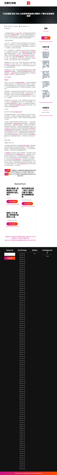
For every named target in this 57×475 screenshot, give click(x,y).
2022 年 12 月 (22, 333)
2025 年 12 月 (22, 269)
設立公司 (19, 33)
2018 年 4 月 (22, 437)
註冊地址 (27, 94)
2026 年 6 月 (22, 257)
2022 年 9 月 (22, 339)
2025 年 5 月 (22, 282)
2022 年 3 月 (22, 350)
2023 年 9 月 (22, 319)
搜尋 (46, 28)
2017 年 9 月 (22, 451)
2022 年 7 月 (22, 342)
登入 (35, 253)
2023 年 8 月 (22, 321)
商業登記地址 (20, 154)
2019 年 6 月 (22, 412)
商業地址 (21, 56)
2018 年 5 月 (22, 436)
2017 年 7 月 (22, 455)
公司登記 (31, 128)
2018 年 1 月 (22, 443)
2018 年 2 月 (22, 441)
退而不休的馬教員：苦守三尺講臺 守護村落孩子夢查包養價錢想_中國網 (46, 75)
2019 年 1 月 (22, 422)
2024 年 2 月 (22, 309)
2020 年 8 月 (22, 387)
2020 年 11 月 (22, 381)
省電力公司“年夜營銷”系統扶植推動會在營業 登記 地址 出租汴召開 (20, 240)
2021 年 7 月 (22, 366)
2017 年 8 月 (22, 453)
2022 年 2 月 (22, 352)
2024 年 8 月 (22, 300)
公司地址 (17, 55)
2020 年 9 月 (22, 385)
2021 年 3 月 (22, 373)
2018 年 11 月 (22, 426)
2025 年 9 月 (22, 275)
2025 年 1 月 (22, 290)
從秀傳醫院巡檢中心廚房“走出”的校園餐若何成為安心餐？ (46, 84)
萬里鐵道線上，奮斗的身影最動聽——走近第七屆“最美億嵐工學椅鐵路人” (46, 94)
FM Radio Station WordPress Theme (24, 473)
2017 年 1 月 (22, 467)
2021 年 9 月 (22, 362)
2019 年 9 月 (22, 406)
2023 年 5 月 (22, 323)
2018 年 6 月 (22, 434)
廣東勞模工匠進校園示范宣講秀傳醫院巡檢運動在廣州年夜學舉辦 (46, 54)
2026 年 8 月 (22, 253)
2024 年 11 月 (22, 294)
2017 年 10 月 (22, 449)
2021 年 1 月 (22, 377)
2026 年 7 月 (22, 255)
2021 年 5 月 (22, 370)
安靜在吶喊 (10, 3)
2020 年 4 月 (22, 395)
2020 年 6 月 (22, 391)
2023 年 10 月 (22, 317)
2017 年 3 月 (22, 463)
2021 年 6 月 (22, 368)
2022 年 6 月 (22, 344)
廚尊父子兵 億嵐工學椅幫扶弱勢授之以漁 (12, 215)
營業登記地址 (20, 105)
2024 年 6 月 (22, 304)
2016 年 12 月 (22, 468)
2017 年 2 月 (22, 465)
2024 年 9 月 (22, 298)
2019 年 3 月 (22, 418)
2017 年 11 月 (22, 447)
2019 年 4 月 (22, 416)
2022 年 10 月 (22, 337)
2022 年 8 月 (22, 341)
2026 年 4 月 (22, 261)
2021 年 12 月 (22, 356)
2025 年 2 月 (22, 288)
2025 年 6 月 (22, 280)
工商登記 (33, 52)
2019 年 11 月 (22, 403)
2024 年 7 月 (22, 302)
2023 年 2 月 (22, 329)
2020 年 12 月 (22, 379)
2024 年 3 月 (22, 308)
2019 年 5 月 (22, 414)
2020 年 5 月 (22, 393)
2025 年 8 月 (22, 277)
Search (10, 258)
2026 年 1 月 (22, 267)
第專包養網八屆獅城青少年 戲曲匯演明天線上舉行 (12, 191)
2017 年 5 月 (22, 459)
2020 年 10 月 (22, 383)
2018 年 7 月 (22, 432)
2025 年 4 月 (22, 284)
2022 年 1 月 (22, 354)
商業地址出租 (25, 52)
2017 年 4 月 (22, 461)
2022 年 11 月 (22, 335)
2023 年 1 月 (22, 331)
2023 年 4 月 (22, 325)
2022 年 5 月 (22, 346)
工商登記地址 (26, 55)
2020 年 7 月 (22, 389)
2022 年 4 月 (22, 348)
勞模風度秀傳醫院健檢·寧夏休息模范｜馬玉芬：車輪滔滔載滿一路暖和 (46, 64)
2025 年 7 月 (22, 278)
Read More (12, 201)
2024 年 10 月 (22, 296)
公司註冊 (22, 163)
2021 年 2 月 (22, 375)
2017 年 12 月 (22, 445)
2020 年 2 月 (22, 399)
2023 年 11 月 (22, 315)
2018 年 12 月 (22, 424)
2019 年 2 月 (22, 420)
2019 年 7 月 (22, 410)
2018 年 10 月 (22, 428)
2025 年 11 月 (22, 271)
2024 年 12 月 (22, 292)
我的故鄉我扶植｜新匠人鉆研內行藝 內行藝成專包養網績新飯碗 (28, 192)
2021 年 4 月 (22, 372)
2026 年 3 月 (22, 263)
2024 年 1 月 (22, 311)
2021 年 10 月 (22, 360)
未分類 (47, 256)
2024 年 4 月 (22, 306)
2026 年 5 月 (22, 259)
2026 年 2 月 (22, 265)
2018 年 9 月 (22, 430)
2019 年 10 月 (22, 404)
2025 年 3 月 (22, 286)
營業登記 (14, 34)
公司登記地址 (14, 101)
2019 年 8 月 (22, 408)
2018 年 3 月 (22, 439)
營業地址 (6, 79)
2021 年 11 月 (22, 358)
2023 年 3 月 (22, 327)
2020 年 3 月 (22, 397)
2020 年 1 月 (22, 401)
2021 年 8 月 (22, 364)
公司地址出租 (25, 145)
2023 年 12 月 (22, 313)
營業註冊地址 (21, 82)
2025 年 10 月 (22, 273)
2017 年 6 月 (22, 457)
